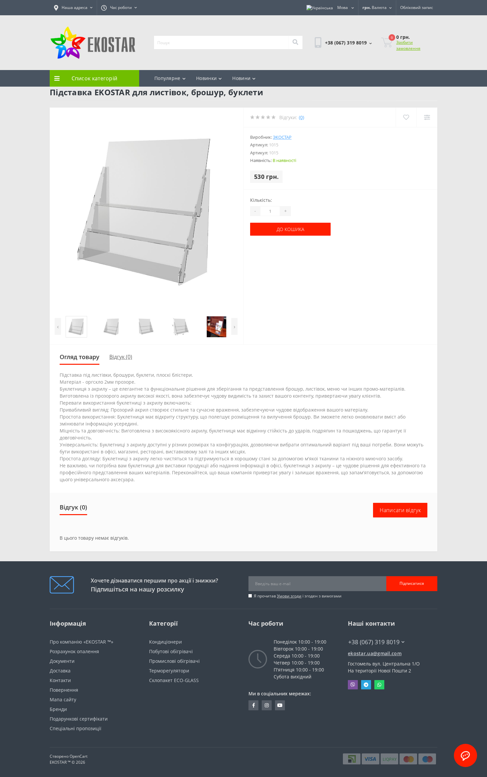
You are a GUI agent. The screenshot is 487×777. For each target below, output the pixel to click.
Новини (241, 78)
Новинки (206, 78)
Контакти (60, 680)
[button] (73, 7)
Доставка (60, 670)
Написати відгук (400, 510)
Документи (62, 661)
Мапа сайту (63, 699)
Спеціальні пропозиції (75, 728)
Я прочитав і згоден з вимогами (298, 596)
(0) (301, 117)
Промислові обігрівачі (174, 661)
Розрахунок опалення (74, 651)
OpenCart (78, 756)
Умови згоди (289, 596)
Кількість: (261, 200)
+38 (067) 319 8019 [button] (374, 642)
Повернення (64, 690)
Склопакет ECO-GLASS (174, 680)
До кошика (270, 229)
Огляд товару (79, 357)
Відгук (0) (120, 356)
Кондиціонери (165, 642)
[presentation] (58, 326)
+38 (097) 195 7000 (368, 648)
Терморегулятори (169, 670)
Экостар (282, 137)
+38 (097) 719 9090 (335, 69)
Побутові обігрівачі (171, 651)
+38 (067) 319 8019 (335, 61)
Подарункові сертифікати (79, 719)
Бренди (58, 709)
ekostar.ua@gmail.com (375, 653)
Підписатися (412, 583)
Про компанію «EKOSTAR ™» (81, 642)
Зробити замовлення (408, 45)
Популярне (167, 78)
